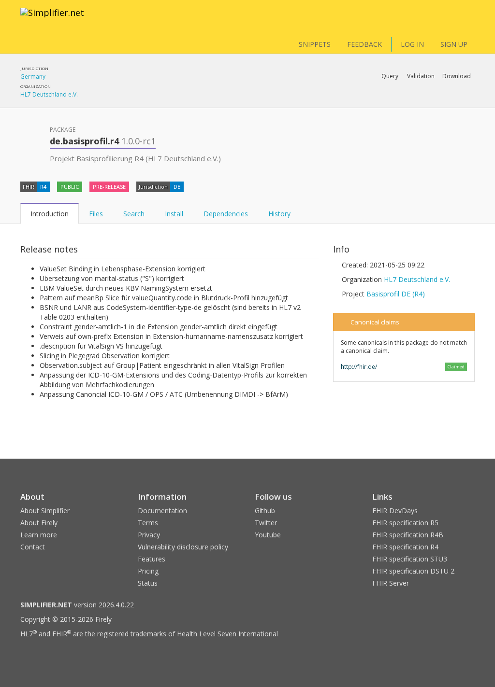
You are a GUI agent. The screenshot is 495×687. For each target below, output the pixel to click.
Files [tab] (96, 213)
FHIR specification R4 (405, 546)
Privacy (149, 534)
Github (265, 510)
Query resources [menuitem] (330, 101)
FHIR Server (390, 583)
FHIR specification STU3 (409, 558)
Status (148, 583)
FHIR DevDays (395, 510)
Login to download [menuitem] (399, 101)
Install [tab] (174, 213)
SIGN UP (453, 44)
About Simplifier (45, 510)
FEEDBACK (364, 44)
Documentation (162, 510)
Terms (148, 522)
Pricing (148, 570)
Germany (32, 76)
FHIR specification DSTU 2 (413, 570)
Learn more (38, 534)
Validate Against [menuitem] (366, 101)
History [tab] (279, 213)
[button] (390, 76)
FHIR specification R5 (405, 522)
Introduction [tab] (49, 213)
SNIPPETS (315, 44)
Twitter (266, 522)
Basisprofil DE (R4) (395, 293)
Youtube (268, 534)
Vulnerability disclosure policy (183, 546)
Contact (32, 546)
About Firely (39, 522)
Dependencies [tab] (226, 213)
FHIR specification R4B (407, 534)
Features (151, 558)
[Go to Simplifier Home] (52, 19)
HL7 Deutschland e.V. (49, 94)
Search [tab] (134, 213)
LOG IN (412, 44)
